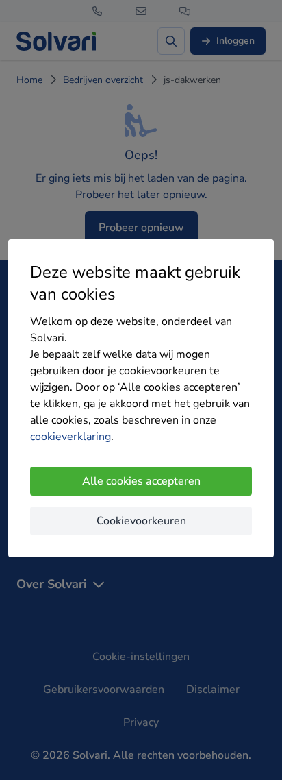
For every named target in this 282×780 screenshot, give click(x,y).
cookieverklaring (70, 436)
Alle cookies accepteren (141, 481)
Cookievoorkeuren (141, 520)
